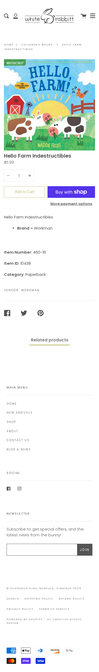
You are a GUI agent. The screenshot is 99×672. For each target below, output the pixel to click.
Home (8, 44)
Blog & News (19, 449)
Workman (30, 290)
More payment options (71, 203)
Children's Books (37, 44)
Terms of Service (54, 609)
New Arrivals (19, 413)
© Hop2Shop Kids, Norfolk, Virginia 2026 (44, 588)
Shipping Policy (39, 598)
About (12, 431)
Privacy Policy (20, 609)
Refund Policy (71, 598)
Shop (11, 422)
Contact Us (18, 440)
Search (13, 598)
